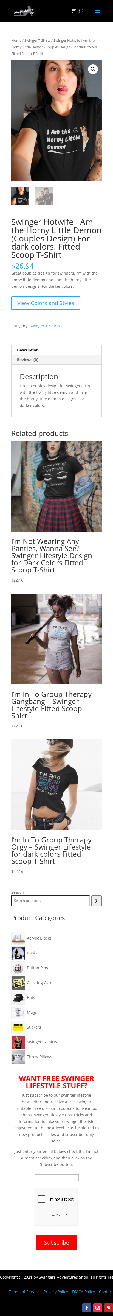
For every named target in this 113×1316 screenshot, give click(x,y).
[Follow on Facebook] (86, 1307)
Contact (106, 1291)
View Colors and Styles (45, 303)
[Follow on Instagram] (97, 1307)
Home (16, 40)
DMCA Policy (83, 1291)
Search (17, 892)
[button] (93, 69)
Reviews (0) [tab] (27, 359)
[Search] (96, 900)
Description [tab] (28, 350)
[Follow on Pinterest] (108, 1307)
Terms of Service (24, 1291)
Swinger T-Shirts (37, 40)
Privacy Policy (56, 1291)
